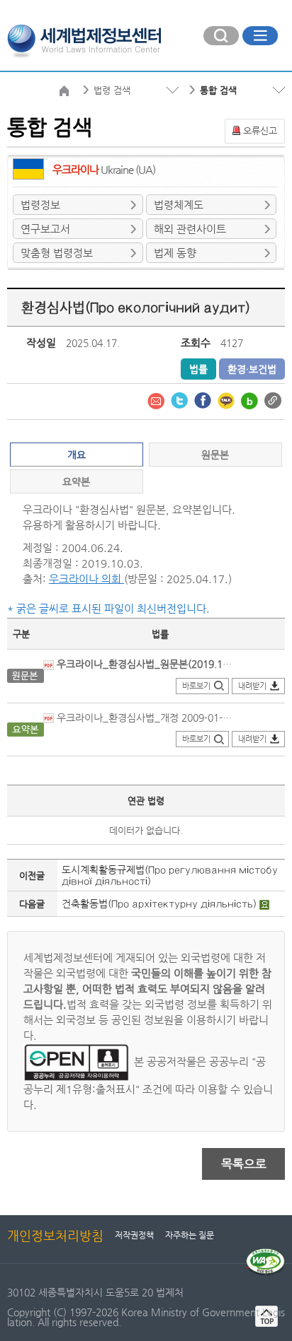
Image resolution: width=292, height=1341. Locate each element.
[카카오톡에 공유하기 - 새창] (227, 399)
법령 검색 (112, 90)
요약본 (76, 481)
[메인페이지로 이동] (84, 39)
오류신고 (260, 130)
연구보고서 (45, 229)
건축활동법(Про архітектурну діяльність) (160, 903)
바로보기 (196, 686)
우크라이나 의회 (86, 579)
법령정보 (40, 205)
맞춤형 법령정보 (57, 253)
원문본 (215, 454)
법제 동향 (175, 253)
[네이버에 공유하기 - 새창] (251, 399)
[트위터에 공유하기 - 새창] (181, 399)
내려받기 (252, 686)
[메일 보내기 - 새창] (157, 399)
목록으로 (243, 1163)
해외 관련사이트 (190, 229)
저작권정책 (134, 1235)
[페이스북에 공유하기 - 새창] (204, 399)
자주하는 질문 (189, 1235)
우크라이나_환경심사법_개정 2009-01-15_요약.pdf (145, 717)
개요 (76, 454)
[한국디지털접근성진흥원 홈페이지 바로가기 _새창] (265, 1254)
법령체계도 (178, 205)
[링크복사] (272, 399)
